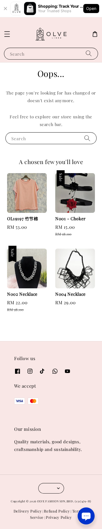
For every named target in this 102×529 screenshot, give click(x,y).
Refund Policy (57, 511)
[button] (7, 34)
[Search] (89, 53)
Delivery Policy (28, 511)
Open (91, 8)
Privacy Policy (59, 517)
